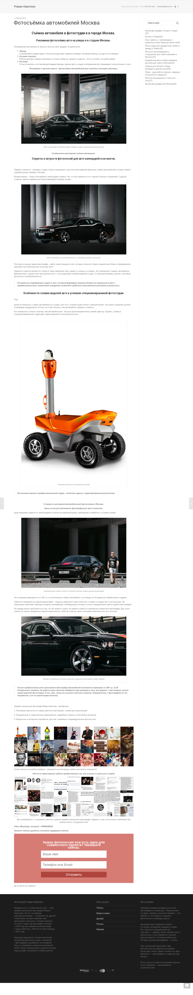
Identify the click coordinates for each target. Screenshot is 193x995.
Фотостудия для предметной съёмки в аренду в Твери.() (162, 47)
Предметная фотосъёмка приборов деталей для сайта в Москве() (161, 61)
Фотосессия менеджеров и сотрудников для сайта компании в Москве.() (161, 54)
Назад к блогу (20, 18)
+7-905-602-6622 (149, 6)
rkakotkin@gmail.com (165, 6)
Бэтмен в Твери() (154, 36)
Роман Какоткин (24, 6)
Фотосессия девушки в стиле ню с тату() (160, 79)
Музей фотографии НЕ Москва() (160, 84)
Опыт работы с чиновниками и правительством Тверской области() (162, 41)
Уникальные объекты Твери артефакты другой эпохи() (158, 67)
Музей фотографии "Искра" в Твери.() (161, 32)
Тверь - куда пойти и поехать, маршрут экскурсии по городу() (162, 73)
